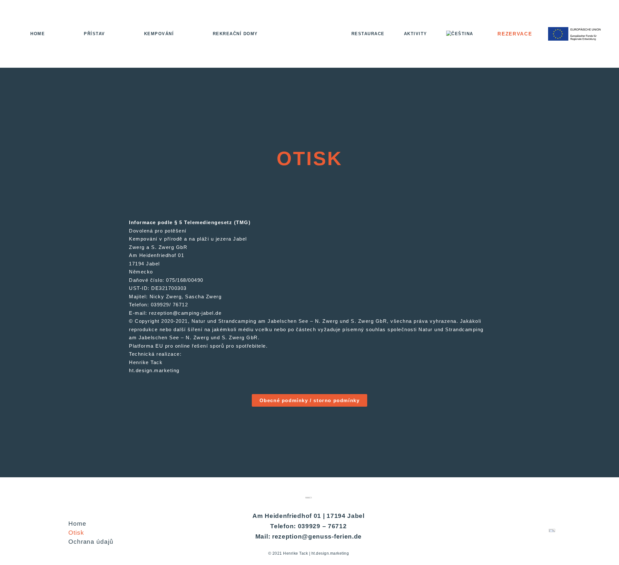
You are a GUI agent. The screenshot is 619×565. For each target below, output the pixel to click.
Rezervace (514, 33)
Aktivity (415, 33)
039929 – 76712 (322, 526)
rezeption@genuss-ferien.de (317, 536)
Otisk (76, 532)
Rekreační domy (235, 33)
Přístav (94, 33)
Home (37, 33)
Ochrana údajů (90, 541)
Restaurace (368, 33)
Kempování (159, 33)
